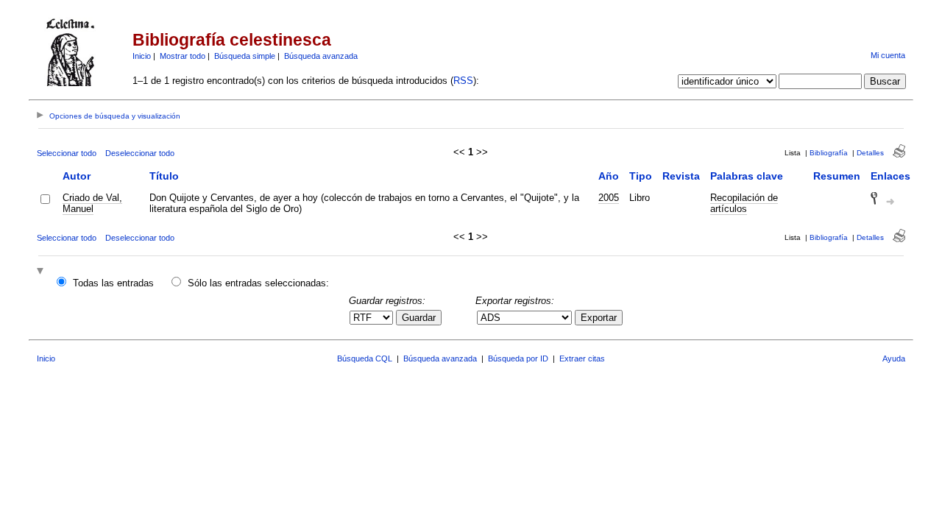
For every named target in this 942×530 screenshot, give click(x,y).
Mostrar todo (182, 56)
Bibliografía (829, 153)
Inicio (141, 56)
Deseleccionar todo (139, 153)
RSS (463, 80)
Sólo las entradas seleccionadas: (258, 283)
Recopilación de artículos (744, 203)
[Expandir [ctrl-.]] (42, 272)
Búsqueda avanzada (321, 56)
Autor (77, 176)
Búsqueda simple (244, 56)
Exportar (599, 317)
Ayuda (893, 358)
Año (608, 176)
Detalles (870, 153)
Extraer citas (582, 358)
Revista (681, 176)
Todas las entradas (113, 283)
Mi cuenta (888, 55)
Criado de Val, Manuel (92, 203)
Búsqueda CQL (364, 358)
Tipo (640, 176)
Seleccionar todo (66, 153)
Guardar (419, 317)
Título (164, 176)
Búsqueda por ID (518, 358)
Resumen (836, 176)
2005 (608, 197)
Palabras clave (746, 176)
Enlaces (890, 176)
